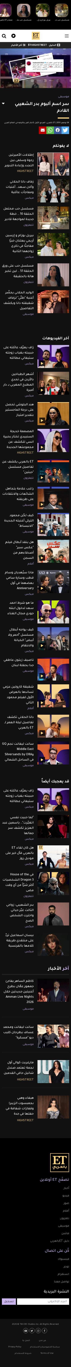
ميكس (29, 198)
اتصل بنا (26, 1340)
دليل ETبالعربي (59, 1241)
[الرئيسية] (36, 36)
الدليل (52, 45)
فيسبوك (63, 1259)
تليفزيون (28, 225)
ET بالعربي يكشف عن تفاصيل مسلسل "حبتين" (18, 467)
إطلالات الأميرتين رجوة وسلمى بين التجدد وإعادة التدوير (19, 160)
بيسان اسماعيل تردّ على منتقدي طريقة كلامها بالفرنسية (19, 941)
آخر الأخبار (16, 45)
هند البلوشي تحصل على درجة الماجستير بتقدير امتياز (19, 410)
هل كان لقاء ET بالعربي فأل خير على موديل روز (19, 853)
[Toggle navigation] (66, 36)
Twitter (32, 1330)
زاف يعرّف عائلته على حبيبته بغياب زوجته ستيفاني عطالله (18, 353)
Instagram (39, 1330)
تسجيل (9, 1301)
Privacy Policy (14, 1347)
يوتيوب (26, 1330)
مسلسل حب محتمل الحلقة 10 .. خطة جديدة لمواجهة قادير (18, 214)
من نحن (42, 1340)
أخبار (66, 1188)
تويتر (66, 1266)
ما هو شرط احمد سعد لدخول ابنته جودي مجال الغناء (20, 608)
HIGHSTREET (39, 45)
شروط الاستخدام (23, 1353)
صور (66, 1203)
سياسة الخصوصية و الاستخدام (45, 1347)
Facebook (45, 1330)
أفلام (30, 564)
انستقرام (63, 1274)
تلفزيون (64, 1218)
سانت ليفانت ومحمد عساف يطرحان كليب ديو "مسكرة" (18, 1033)
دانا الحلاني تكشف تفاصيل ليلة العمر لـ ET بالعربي (19, 723)
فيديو (13, 35)
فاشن (65, 1233)
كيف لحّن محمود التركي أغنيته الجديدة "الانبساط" (19, 521)
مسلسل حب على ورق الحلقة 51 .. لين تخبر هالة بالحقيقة (18, 271)
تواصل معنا (61, 1281)
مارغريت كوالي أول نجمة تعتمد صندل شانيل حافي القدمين (19, 1068)
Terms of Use (47, 1353)
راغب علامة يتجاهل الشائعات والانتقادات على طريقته (18, 494)
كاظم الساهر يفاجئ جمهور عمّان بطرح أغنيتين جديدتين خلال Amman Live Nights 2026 (19, 992)
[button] (65, 130)
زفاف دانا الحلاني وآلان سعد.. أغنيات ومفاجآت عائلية (20, 187)
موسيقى (63, 96)
